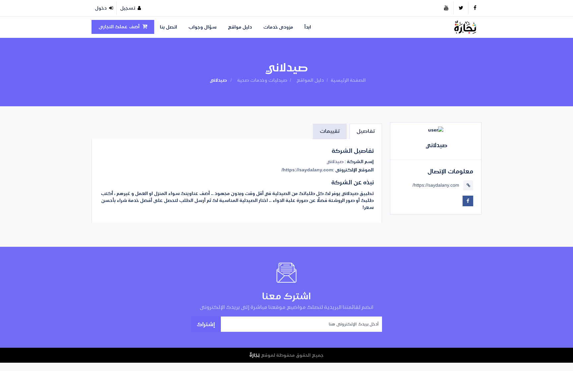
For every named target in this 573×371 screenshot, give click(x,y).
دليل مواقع (240, 27)
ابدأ (307, 27)
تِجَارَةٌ (254, 355)
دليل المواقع (310, 80)
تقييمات (330, 131)
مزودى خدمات (278, 27)
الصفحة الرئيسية (348, 80)
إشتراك (206, 324)
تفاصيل (365, 131)
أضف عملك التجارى (119, 26)
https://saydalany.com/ (436, 185)
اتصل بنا (168, 27)
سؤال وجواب (202, 27)
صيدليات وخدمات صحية (262, 80)
